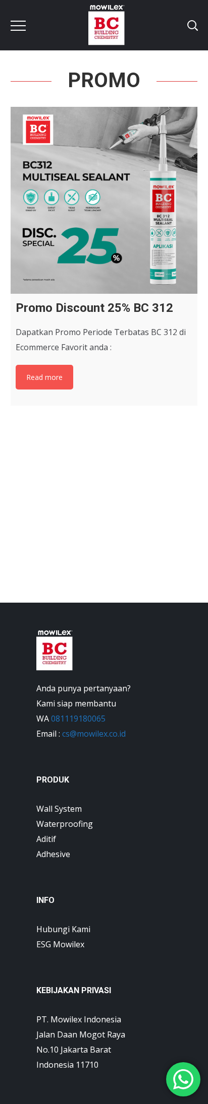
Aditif (46, 839)
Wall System (59, 808)
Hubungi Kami (63, 929)
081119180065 (78, 718)
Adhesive (53, 854)
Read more (44, 377)
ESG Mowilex (60, 944)
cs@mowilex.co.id (94, 733)
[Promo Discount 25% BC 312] (104, 200)
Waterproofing (64, 823)
